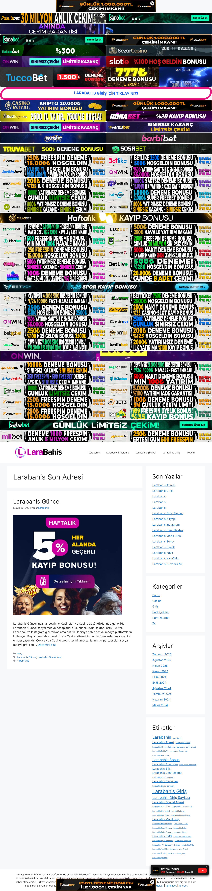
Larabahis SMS (162, 836)
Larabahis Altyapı (164, 519)
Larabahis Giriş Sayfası (167, 513)
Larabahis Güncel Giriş (161, 807)
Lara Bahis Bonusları (187, 765)
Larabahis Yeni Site (160, 849)
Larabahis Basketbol (178, 751)
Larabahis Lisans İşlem (180, 815)
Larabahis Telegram (183, 841)
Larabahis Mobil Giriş (166, 536)
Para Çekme (160, 612)
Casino (156, 601)
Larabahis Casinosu (165, 781)
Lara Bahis (177, 738)
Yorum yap (23, 660)
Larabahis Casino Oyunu (162, 777)
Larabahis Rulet (179, 828)
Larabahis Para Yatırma (162, 828)
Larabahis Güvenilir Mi (167, 564)
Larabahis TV (157, 845)
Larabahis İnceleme (117, 452)
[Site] (53, 160)
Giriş (19, 653)
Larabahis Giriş (171, 452)
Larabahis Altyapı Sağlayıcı (163, 747)
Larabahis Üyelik (163, 547)
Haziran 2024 (161, 699)
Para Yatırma (160, 617)
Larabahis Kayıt (162, 552)
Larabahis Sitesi (179, 832)
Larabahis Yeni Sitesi (179, 849)
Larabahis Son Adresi (49, 657)
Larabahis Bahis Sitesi (186, 747)
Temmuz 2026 (162, 654)
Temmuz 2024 (162, 694)
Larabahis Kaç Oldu (165, 558)
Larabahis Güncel (37, 501)
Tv (154, 623)
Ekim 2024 (159, 677)
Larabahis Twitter (172, 845)
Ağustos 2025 (161, 660)
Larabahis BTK (161, 768)
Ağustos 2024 (161, 688)
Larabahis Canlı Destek (167, 530)
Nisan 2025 (160, 665)
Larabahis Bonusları (165, 764)
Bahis (156, 595)
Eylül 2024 (159, 682)
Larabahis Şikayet (146, 452)
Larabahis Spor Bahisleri (162, 841)
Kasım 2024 (160, 671)
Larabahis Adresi (163, 485)
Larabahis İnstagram (166, 524)
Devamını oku (47, 644)
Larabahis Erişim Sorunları (163, 786)
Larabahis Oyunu (181, 824)
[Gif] (106, 218)
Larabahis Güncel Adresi (168, 802)
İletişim (191, 452)
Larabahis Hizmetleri (161, 811)
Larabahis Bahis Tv (160, 751)
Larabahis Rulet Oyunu (161, 832)
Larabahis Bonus (163, 541)
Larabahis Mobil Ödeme (162, 824)
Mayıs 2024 (160, 705)
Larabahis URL (188, 845)
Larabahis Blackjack (160, 755)
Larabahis (94, 452)
